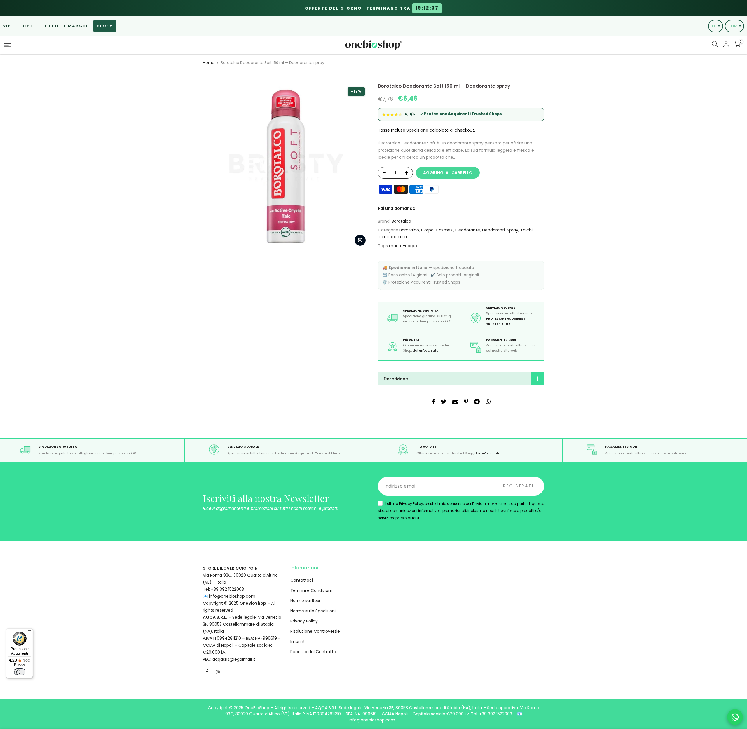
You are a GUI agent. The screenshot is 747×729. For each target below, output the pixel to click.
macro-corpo (403, 246)
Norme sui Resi (305, 601)
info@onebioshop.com (232, 596)
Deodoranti (493, 230)
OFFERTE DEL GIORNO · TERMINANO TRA (372, 8)
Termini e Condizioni (311, 590)
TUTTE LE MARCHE (66, 26)
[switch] (19, 671)
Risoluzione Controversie (315, 631)
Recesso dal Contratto (313, 652)
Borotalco (401, 221)
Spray (512, 230)
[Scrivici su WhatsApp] (735, 717)
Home (208, 62)
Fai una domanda (397, 208)
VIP (7, 26)
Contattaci (301, 580)
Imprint (297, 641)
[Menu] (29, 631)
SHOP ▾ (104, 26)
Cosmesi (444, 230)
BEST (27, 26)
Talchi (526, 230)
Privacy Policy (304, 621)
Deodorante (467, 230)
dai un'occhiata (426, 350)
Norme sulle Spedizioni (313, 611)
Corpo (427, 230)
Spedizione (417, 130)
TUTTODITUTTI (392, 237)
